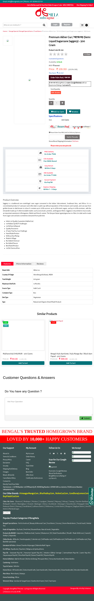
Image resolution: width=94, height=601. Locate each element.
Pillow (17, 577)
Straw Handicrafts (67, 570)
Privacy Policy (7, 460)
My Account (30, 453)
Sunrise (37, 533)
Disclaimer (6, 463)
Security (5, 466)
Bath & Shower (20, 559)
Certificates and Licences (34, 478)
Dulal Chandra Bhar (59, 533)
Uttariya (22, 574)
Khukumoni (45, 533)
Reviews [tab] (40, 263)
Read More (6, 513)
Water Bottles (69, 559)
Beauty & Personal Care (38, 523)
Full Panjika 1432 (82, 539)
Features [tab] (7, 263)
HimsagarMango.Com (29, 493)
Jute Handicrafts (42, 570)
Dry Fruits (20, 529)
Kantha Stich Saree (38, 581)
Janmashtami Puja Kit (70, 553)
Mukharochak (29, 533)
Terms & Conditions (9, 456)
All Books (16, 539)
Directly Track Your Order (11, 484)
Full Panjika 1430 (58, 539)
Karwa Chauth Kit (37, 555)
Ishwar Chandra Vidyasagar (25, 545)
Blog (27, 469)
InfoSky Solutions (85, 588)
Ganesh (87, 533)
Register (67, 25)
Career (28, 460)
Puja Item (22, 549)
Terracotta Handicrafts (56, 559)
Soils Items (14, 562)
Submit (87, 418)
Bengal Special (13, 31)
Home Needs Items (69, 523)
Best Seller (29, 472)
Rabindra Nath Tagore (43, 545)
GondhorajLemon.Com (79, 493)
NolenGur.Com (61, 493)
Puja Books (14, 549)
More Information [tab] (23, 263)
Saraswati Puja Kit (16, 553)
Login (55, 25)
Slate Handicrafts (54, 570)
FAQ (27, 463)
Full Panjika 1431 (70, 539)
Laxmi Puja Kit (85, 553)
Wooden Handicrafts (81, 570)
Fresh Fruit (27, 529)
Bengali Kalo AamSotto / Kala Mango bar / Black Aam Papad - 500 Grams (71, 355)
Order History (30, 456)
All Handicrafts (17, 570)
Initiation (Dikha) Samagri (52, 553)
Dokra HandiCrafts (29, 570)
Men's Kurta (14, 574)
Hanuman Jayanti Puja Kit (33, 553)
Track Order (30, 466)
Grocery (58, 523)
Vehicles (16, 566)
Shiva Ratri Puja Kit (24, 555)
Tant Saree (52, 581)
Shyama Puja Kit (49, 555)
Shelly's (5, 535)
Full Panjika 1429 (47, 539)
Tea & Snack (81, 523)
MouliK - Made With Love (75, 533)
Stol (46, 581)
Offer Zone (29, 475)
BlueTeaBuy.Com (47, 493)
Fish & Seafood (23, 523)
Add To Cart (23, 363)
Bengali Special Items (26, 31)
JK (51, 533)
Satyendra (20, 533)
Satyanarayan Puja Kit (10, 555)
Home (5, 31)
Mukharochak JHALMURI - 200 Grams (18, 354)
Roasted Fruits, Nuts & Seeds (41, 529)
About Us (6, 453)
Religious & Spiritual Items (35, 549)
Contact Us (6, 481)
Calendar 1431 (36, 539)
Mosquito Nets (43, 559)
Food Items (37, 31)
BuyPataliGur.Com (11, 496)
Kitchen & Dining (31, 559)
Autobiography (25, 539)
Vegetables (55, 529)
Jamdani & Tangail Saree (22, 581)
